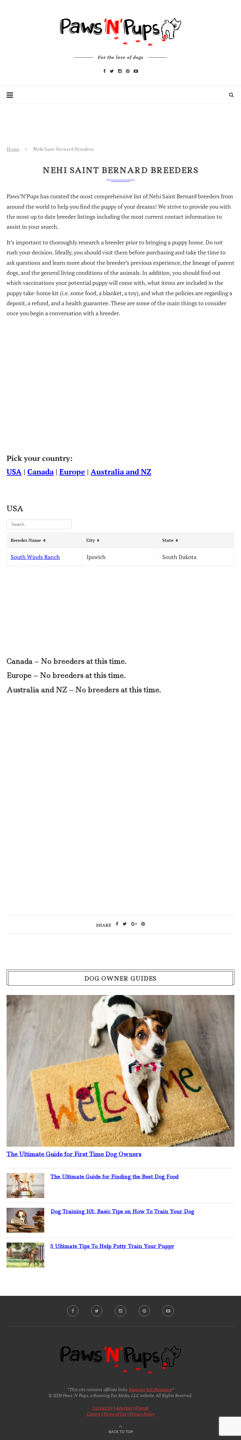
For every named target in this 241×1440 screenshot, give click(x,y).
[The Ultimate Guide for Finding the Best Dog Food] (25, 1178)
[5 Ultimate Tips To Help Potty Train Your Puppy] (25, 1247)
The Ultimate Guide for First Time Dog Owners (74, 1154)
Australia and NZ (121, 472)
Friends (142, 1408)
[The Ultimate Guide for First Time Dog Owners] (120, 1000)
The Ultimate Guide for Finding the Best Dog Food (115, 1176)
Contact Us (102, 1408)
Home (13, 149)
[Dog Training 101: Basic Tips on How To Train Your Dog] (25, 1213)
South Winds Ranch (35, 557)
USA (14, 472)
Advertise (123, 1408)
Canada (40, 472)
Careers (93, 1414)
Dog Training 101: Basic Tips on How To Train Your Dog (122, 1211)
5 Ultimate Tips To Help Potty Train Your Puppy (112, 1246)
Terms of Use (114, 1414)
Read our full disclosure (150, 1389)
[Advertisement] (120, 754)
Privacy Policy (141, 1414)
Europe (72, 472)
